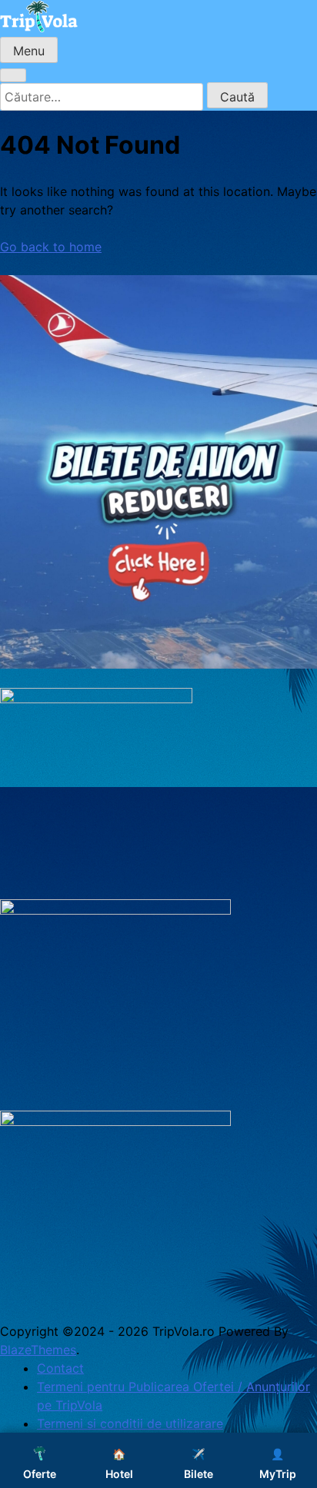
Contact (60, 1368)
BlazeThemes (38, 1349)
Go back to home (51, 246)
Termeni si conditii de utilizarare (130, 1423)
